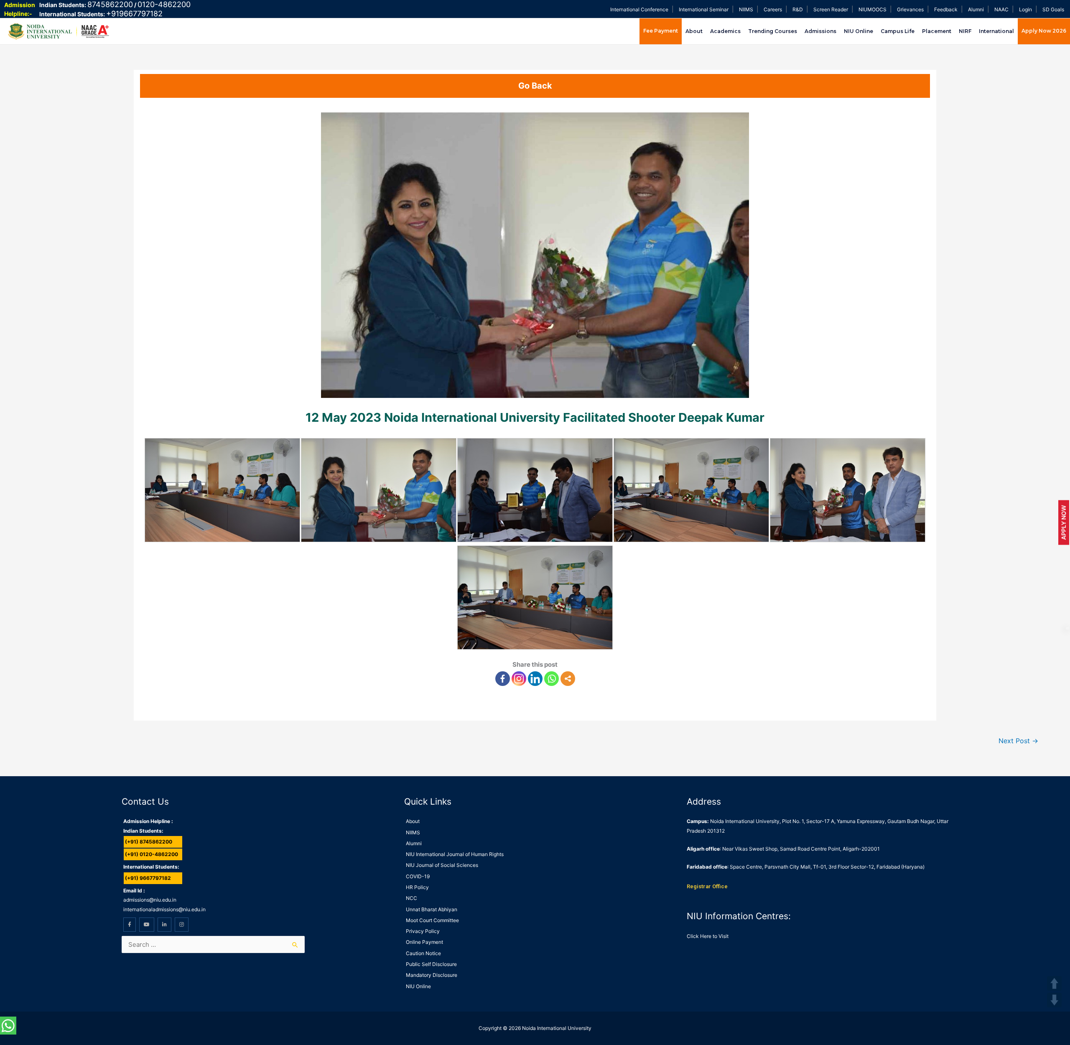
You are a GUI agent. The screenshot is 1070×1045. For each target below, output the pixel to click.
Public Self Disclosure (431, 964)
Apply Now (1063, 522)
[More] (567, 678)
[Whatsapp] (551, 678)
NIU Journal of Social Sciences (442, 865)
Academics (725, 31)
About (694, 31)
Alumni (976, 9)
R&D (797, 9)
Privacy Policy (423, 931)
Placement (936, 31)
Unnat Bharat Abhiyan (431, 909)
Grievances (910, 9)
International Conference (639, 9)
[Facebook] (502, 678)
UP (1054, 983)
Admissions (820, 31)
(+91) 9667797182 (148, 878)
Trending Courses (772, 31)
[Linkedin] (535, 678)
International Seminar (704, 9)
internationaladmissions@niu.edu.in (164, 909)
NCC (411, 898)
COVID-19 (418, 876)
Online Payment (424, 942)
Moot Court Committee (432, 920)
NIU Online (858, 31)
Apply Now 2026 (1044, 31)
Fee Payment (660, 31)
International (996, 31)
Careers (773, 9)
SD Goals (1053, 9)
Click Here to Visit (708, 936)
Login (1025, 9)
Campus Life (898, 31)
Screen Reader (830, 9)
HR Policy (417, 887)
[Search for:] (213, 944)
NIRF (965, 31)
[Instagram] (519, 678)
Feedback (946, 9)
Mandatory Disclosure (431, 975)
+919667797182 (134, 13)
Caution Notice (423, 953)
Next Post (1018, 741)
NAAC (1001, 9)
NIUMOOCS (873, 9)
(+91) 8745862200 (148, 842)
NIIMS (746, 9)
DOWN (1054, 1000)
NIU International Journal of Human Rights (455, 854)
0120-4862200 (164, 4)
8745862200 (110, 4)
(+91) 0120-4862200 (151, 854)
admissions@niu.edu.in (149, 900)
